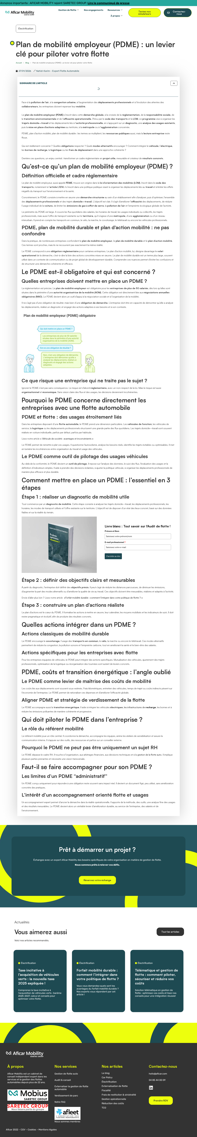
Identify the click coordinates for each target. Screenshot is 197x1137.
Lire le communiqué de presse (74, 3)
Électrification (25, 28)
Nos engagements (93, 10)
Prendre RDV (161, 1100)
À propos (115, 16)
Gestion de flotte (67, 10)
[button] (173, 83)
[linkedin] (151, 1088)
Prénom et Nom (112, 531)
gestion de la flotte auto (149, 754)
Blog (27, 63)
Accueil (19, 63)
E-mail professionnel (115, 542)
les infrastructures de (140, 707)
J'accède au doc (113, 556)
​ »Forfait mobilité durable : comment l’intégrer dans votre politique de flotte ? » (103, 597)
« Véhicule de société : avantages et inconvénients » (66, 438)
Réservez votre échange (97, 880)
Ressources (114, 10)
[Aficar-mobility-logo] (19, 13)
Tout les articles (170, 931)
